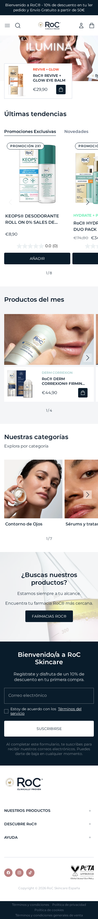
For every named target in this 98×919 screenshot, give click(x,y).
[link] (49, 616)
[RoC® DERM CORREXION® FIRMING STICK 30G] (20, 384)
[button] (7, 25)
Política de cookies (49, 910)
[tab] (30, 132)
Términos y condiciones (30, 904)
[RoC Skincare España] (23, 783)
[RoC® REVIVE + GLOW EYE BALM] (15, 81)
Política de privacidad (69, 904)
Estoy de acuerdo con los (46, 711)
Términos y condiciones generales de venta (49, 915)
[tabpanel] (49, 208)
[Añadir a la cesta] (61, 89)
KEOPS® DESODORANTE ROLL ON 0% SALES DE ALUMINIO (32, 219)
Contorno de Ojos (23, 523)
